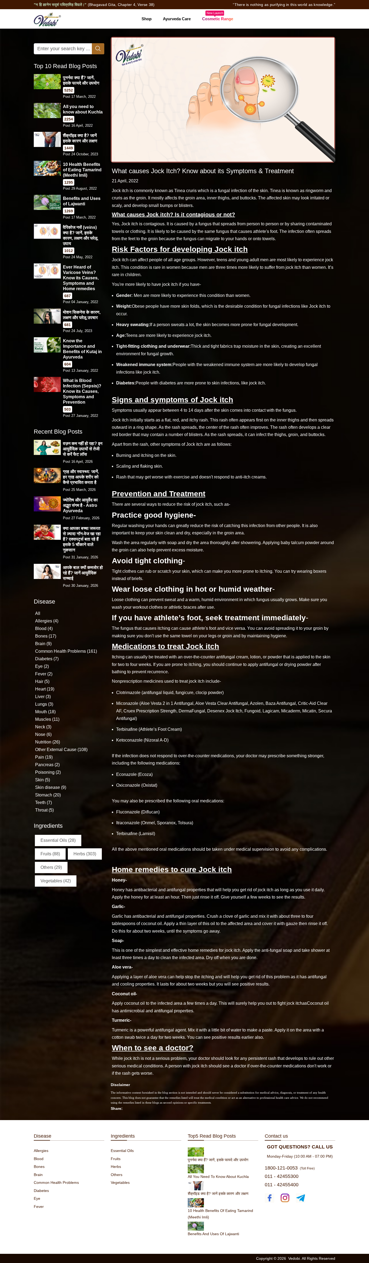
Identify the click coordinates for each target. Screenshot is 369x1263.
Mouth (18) (45, 711)
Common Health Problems (56, 1182)
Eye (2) (42, 666)
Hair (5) (42, 681)
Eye (37, 1198)
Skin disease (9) (50, 787)
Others (116, 1174)
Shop (147, 18)
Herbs (116, 1166)
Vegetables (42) (56, 881)
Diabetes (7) (47, 658)
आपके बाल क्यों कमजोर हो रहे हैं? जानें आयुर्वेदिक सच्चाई (83, 573)
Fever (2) (43, 674)
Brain (38, 1174)
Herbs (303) (84, 854)
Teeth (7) (43, 802)
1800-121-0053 (281, 1168)
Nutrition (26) (47, 742)
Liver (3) (43, 696)
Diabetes (41, 1190)
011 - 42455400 (281, 1184)
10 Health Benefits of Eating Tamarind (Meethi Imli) (82, 169)
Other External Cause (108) (61, 749)
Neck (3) (43, 727)
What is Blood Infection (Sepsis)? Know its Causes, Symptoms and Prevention (82, 391)
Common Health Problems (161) (66, 651)
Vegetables (120, 1182)
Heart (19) (44, 689)
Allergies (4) (46, 621)
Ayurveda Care (177, 18)
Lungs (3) (44, 704)
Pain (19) (44, 757)
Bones (39, 1166)
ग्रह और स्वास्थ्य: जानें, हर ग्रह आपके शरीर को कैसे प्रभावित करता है (81, 477)
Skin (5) (42, 780)
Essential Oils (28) (58, 840)
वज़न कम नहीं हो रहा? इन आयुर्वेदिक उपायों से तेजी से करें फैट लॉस (82, 449)
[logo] (47, 18)
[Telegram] (300, 1198)
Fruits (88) (50, 854)
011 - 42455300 (281, 1176)
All (37, 613)
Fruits (115, 1159)
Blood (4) (44, 628)
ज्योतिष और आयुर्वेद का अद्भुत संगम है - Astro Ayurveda (80, 505)
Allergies (41, 1150)
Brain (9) (43, 643)
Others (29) (51, 867)
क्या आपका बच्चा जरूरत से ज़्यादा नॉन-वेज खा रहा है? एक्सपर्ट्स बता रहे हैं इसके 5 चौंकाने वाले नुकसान (82, 539)
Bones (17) (45, 636)
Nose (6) (43, 734)
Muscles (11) (47, 719)
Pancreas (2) (47, 764)
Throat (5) (44, 810)
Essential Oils (122, 1150)
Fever (39, 1206)
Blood (38, 1159)
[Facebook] (269, 1198)
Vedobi (294, 1258)
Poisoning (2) (48, 772)
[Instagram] (285, 1198)
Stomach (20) (48, 795)
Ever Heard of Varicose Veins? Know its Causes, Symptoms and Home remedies (81, 278)
